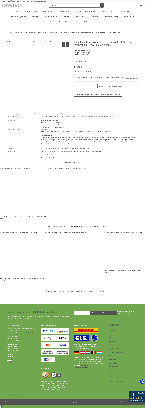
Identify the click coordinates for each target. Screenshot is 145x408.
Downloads (112, 330)
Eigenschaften (26, 114)
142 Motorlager (60, 127)
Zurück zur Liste (12, 33)
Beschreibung (13, 114)
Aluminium (58, 123)
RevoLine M (58, 125)
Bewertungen (65, 114)
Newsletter (112, 359)
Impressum (112, 341)
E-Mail (9, 360)
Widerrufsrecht (114, 367)
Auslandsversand (114, 348)
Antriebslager (85, 53)
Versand (90, 71)
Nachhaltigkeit (114, 378)
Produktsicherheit (40, 114)
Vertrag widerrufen (15, 395)
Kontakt (111, 337)
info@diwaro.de (12, 362)
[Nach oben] (1, 406)
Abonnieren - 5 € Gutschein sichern (103, 313)
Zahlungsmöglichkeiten (116, 352)
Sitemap (111, 370)
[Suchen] (102, 5)
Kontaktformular (28, 333)
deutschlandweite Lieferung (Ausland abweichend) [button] (107, 77)
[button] (131, 5)
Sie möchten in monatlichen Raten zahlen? (98, 94)
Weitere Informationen (112, 94)
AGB (110, 356)
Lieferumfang (53, 114)
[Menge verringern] (75, 86)
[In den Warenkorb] (9, 40)
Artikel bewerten (48, 155)
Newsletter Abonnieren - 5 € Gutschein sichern (126, 313)
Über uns (112, 334)
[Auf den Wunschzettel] (67, 44)
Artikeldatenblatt (82, 61)
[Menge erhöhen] (99, 90)
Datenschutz (113, 363)
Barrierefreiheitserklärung (117, 381)
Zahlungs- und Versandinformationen (121, 345)
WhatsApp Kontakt (115, 374)
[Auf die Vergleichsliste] (63, 44)
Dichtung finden (99, 22)
